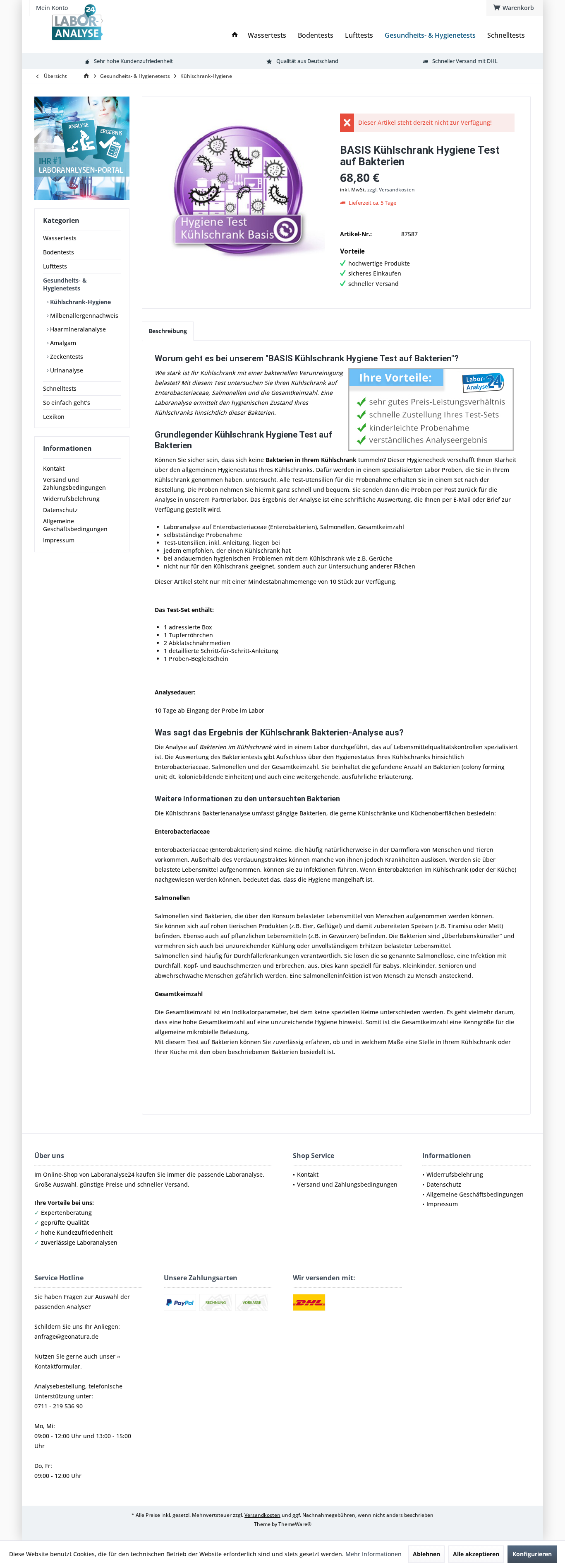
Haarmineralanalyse (77, 329)
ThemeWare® (294, 1524)
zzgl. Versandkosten (391, 189)
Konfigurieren (532, 1554)
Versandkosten (262, 1515)
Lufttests (55, 266)
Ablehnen (426, 1554)
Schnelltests (60, 388)
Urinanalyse (65, 370)
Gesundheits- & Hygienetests (65, 284)
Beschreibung (167, 331)
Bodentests (58, 252)
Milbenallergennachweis (83, 315)
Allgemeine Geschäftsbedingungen (75, 525)
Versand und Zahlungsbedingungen (74, 483)
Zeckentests (65, 356)
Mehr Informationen (373, 1554)
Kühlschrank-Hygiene (79, 302)
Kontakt (54, 468)
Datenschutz (60, 510)
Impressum (58, 540)
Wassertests (60, 238)
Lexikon (54, 417)
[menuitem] (514, 8)
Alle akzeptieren (476, 1554)
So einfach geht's (66, 402)
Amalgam (62, 343)
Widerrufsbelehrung (71, 499)
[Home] (235, 35)
